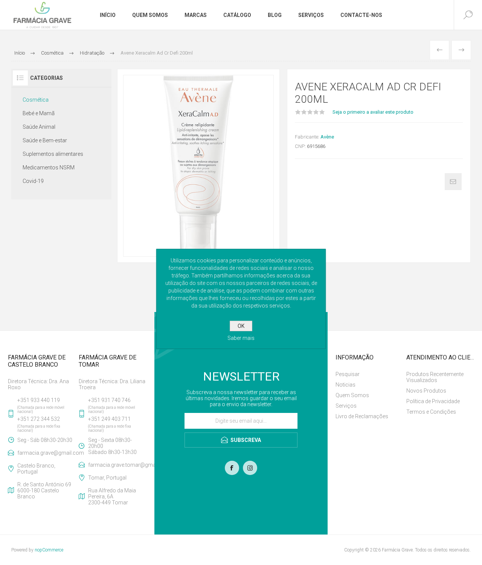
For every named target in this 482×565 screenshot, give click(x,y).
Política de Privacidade (433, 401)
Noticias (345, 385)
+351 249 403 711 (109, 419)
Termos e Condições (431, 412)
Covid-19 (33, 181)
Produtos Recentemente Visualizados (435, 377)
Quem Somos (352, 395)
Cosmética (36, 100)
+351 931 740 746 (109, 400)
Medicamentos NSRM (49, 167)
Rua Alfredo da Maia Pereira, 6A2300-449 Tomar (112, 496)
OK (241, 326)
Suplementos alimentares (53, 154)
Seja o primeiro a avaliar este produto (373, 112)
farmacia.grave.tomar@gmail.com (117, 465)
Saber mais (241, 338)
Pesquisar (348, 374)
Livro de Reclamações (362, 416)
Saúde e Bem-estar (45, 140)
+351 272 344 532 (38, 419)
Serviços (346, 406)
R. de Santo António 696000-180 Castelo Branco (44, 490)
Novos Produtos (426, 391)
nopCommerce (49, 550)
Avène (327, 137)
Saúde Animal (39, 127)
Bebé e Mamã (39, 113)
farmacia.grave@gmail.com (46, 453)
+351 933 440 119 (38, 400)
